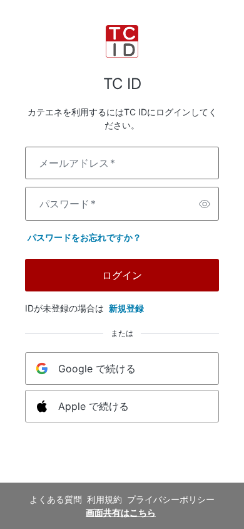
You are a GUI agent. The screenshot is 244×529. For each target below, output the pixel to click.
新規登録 (126, 308)
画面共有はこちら (121, 512)
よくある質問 (55, 499)
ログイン (122, 275)
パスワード (67, 203)
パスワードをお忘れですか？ (84, 237)
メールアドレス (77, 163)
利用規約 (104, 499)
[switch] (204, 203)
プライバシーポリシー (171, 499)
